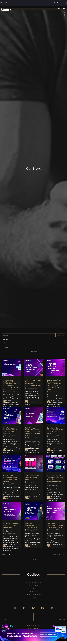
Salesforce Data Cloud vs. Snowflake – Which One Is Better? (55, 430)
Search (61, 335)
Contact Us (64, 14)
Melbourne (61, 619)
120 (63, 554)
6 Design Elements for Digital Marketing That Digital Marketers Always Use (55, 479)
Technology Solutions (33, 582)
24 (59, 554)
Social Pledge (33, 597)
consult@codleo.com (7, 2)
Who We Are (33, 579)
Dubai (4, 614)
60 (61, 554)
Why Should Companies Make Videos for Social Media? (10, 478)
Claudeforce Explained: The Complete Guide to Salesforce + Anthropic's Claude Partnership (10, 384)
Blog (33, 588)
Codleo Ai (33, 591)
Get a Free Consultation (60, 2)
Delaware (62, 614)
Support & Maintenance (33, 594)
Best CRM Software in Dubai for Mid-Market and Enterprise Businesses (11, 527)
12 (57, 554)
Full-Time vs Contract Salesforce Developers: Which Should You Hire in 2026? (33, 431)
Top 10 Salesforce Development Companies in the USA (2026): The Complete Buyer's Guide (54, 384)
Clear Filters (33, 351)
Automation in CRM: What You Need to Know (33, 477)
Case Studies (33, 585)
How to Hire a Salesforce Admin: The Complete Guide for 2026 (11, 430)
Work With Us (33, 600)
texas (4, 619)
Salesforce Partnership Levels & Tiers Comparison (33, 525)
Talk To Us (33, 602)
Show (54, 554)
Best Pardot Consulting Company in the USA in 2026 (55, 525)
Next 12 (33, 559)
